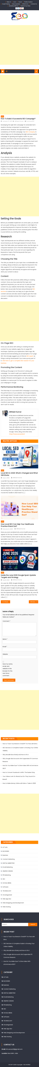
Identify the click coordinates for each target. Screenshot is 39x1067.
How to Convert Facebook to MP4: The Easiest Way (19, 772)
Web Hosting (7, 907)
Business (5, 855)
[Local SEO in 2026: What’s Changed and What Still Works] (19, 456)
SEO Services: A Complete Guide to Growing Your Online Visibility (20, 749)
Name (5, 639)
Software (5, 887)
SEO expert (29, 356)
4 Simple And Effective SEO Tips (6, 602)
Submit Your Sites (25, 6)
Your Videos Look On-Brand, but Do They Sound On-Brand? (19, 777)
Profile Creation (28, 2)
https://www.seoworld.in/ (17, 434)
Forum (20, 2)
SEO (2, 116)
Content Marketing (9, 859)
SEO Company (30, 132)
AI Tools (5, 847)
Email (5, 647)
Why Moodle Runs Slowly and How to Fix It (16, 755)
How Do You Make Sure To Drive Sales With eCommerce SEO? (20, 767)
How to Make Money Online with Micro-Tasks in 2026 (19, 783)
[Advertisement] (19, 45)
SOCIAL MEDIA (7, 883)
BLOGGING (6, 851)
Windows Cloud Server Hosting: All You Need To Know (34, 602)
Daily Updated (16, 4)
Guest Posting (6, 4)
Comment (6, 621)
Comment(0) (30, 121)
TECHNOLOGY (7, 891)
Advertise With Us (13, 6)
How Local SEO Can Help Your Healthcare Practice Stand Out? (17, 525)
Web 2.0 (9, 2)
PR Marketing (7, 875)
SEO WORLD (26, 1065)
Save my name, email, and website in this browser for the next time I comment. (8, 670)
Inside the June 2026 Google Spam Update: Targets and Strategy (18, 576)
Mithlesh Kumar (19, 121)
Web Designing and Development (13, 903)
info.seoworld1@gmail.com (14, 1049)
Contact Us (34, 4)
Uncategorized (7, 895)
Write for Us (25, 4)
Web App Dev (7, 899)
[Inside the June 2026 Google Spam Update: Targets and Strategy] (19, 559)
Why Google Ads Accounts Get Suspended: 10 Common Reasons (20, 760)
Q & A (14, 2)
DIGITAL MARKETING (9, 863)
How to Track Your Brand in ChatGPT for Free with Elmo (20, 744)
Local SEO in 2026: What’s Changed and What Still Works (19, 474)
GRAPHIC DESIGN (8, 871)
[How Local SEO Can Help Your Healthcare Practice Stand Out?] (19, 507)
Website (5, 654)
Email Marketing (8, 867)
